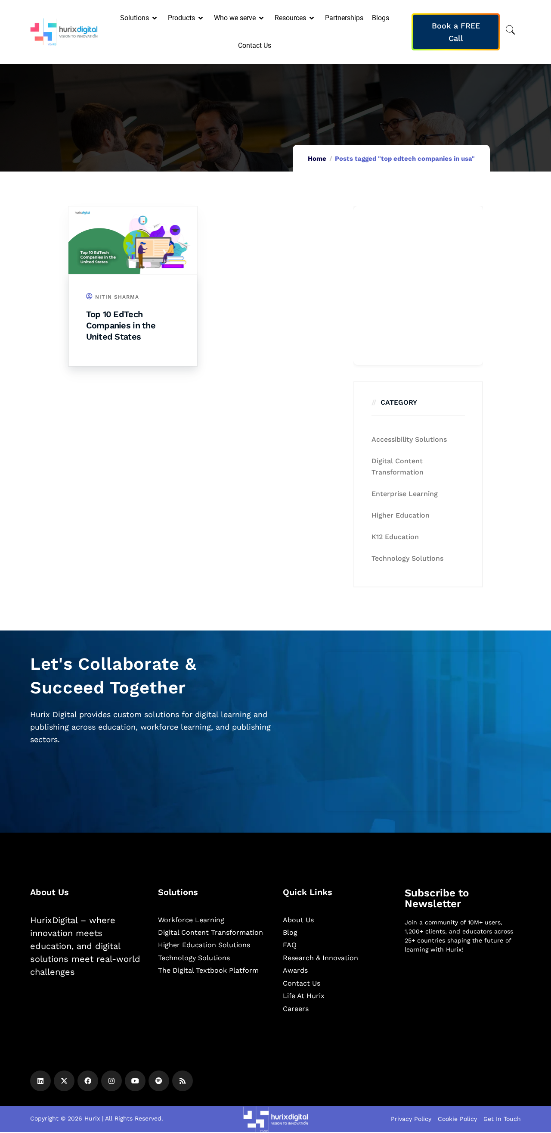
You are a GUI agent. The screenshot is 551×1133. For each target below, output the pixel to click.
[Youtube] (135, 1081)
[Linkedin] (40, 1081)
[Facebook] (87, 1081)
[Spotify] (159, 1081)
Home (317, 158)
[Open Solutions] (155, 18)
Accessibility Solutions (409, 439)
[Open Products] (201, 18)
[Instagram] (111, 1081)
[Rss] (182, 1081)
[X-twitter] (64, 1081)
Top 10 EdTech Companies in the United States (120, 325)
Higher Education (400, 515)
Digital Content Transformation (397, 466)
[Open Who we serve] (262, 18)
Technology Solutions (407, 558)
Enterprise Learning (404, 494)
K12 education (395, 537)
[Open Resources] (312, 18)
